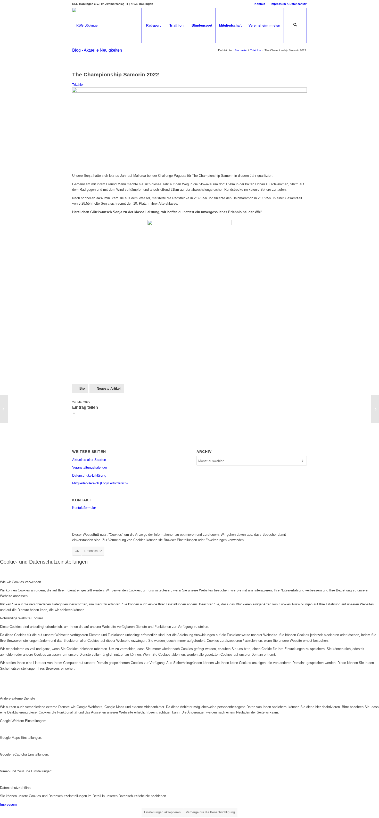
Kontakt (259, 3)
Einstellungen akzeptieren (162, 812)
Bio (82, 388)
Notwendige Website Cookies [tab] (22, 618)
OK (77, 551)
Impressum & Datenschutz (289, 3)
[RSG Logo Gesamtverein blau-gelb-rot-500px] (85, 25)
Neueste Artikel (109, 388)
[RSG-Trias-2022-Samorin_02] (189, 91)
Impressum (8, 804)
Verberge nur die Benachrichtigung (210, 812)
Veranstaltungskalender (89, 467)
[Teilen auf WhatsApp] (78, 413)
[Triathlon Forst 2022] (4, 409)
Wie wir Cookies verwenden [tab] (20, 582)
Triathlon (78, 84)
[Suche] (295, 25)
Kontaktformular (84, 508)
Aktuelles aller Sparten (89, 460)
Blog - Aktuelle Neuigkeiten (97, 50)
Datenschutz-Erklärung (89, 475)
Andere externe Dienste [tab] (17, 698)
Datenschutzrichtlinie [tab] (15, 788)
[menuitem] (260, 4)
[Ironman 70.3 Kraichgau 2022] (375, 409)
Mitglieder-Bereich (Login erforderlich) (100, 483)
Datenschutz (93, 551)
